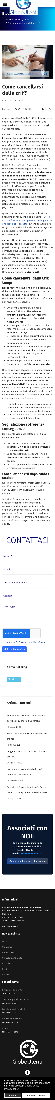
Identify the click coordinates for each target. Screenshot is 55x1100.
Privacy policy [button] (11, 1089)
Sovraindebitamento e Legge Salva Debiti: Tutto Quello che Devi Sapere (27, 793)
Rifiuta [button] (12, 1095)
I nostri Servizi (9, 952)
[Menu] (3, 4)
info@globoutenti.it (31, 853)
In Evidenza (7, 963)
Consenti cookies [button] (36, 1095)
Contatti (6, 974)
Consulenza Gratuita (12, 958)
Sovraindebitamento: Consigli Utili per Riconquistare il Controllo (26, 721)
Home (5, 941)
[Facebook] (43, 109)
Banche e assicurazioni (13, 1011)
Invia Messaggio (15, 649)
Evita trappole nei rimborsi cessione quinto (27, 739)
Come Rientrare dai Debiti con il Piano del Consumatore (25, 775)
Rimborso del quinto (12, 992)
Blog (4, 100)
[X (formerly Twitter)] (50, 109)
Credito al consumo (12, 1020)
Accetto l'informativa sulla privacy (26, 642)
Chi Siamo (7, 947)
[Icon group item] (28, 1072)
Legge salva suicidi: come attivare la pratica (27, 757)
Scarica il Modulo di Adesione (29, 861)
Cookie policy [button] (32, 1085)
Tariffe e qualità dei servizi (15, 1001)
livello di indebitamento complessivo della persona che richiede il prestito (27, 220)
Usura (10, 1030)
